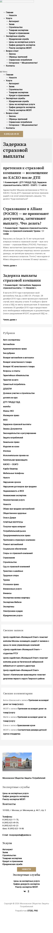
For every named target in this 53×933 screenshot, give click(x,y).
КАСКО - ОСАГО (29, 185)
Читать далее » (10, 265)
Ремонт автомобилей (13, 544)
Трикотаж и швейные (13, 571)
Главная (9, 12)
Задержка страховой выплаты (33, 228)
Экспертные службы (15, 36)
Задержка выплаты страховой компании (22, 278)
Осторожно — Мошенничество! (23, 63)
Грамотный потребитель (14, 384)
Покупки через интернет (14, 526)
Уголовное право (11, 584)
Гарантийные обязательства (16, 375)
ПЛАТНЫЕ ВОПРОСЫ (13, 522)
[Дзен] (28, 891)
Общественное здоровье (14, 513)
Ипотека (7, 451)
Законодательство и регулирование (19, 433)
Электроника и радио (13, 611)
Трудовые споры (11, 575)
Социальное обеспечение (15, 549)
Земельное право (11, 442)
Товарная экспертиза (18, 30)
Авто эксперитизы (11, 340)
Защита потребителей (13, 437)
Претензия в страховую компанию (19, 540)
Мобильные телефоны (13, 473)
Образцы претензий (18, 57)
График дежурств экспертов (22, 45)
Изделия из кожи (11, 446)
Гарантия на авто (10, 380)
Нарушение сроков (12, 482)
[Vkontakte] (25, 891)
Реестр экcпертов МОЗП (20, 48)
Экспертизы (8, 606)
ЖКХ (5, 420)
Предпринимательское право (16, 535)
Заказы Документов (12, 429)
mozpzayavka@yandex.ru (20, 835)
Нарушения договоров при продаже (20, 486)
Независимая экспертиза (14, 495)
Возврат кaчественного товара (17, 362)
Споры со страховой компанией (18, 231)
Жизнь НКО (8, 411)
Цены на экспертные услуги (22, 42)
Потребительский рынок (14, 531)
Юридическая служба (19, 39)
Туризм (36, 231)
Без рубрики (9, 353)
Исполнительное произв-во (16, 455)
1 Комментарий (10, 182)
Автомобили (25, 285)
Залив (11, 24)
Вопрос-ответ (12, 51)
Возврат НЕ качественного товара (19, 366)
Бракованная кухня (26, 725)
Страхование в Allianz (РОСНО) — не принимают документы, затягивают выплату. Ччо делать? (26, 216)
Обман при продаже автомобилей (18, 509)
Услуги (9, 18)
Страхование (9, 558)
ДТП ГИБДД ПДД (27, 182)
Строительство (16, 27)
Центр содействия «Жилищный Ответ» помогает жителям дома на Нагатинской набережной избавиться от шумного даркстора (25, 662)
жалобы (7, 406)
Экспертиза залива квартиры (16, 598)
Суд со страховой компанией (16, 566)
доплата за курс (10, 397)
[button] (26, 71)
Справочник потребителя (20, 60)
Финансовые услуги (12, 589)
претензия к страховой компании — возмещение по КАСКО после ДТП (25, 173)
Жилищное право (11, 415)
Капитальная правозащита (15, 460)
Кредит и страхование (19, 33)
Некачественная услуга (14, 500)
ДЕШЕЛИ (7, 389)
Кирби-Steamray (10, 469)
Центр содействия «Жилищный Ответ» (21, 670)
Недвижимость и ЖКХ (13, 491)
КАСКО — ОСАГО (10, 464)
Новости (13, 15)
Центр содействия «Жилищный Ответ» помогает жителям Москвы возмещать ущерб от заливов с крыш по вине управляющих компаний (26, 641)
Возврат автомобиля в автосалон (18, 357)
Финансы (7, 593)
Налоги (6, 478)
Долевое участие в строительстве (19, 393)
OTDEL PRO (32, 911)
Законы (12, 54)
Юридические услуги (12, 615)
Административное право (15, 349)
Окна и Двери (9, 518)
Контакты (10, 66)
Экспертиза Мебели (12, 602)
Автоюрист (14, 21)
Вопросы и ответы (11, 371)
